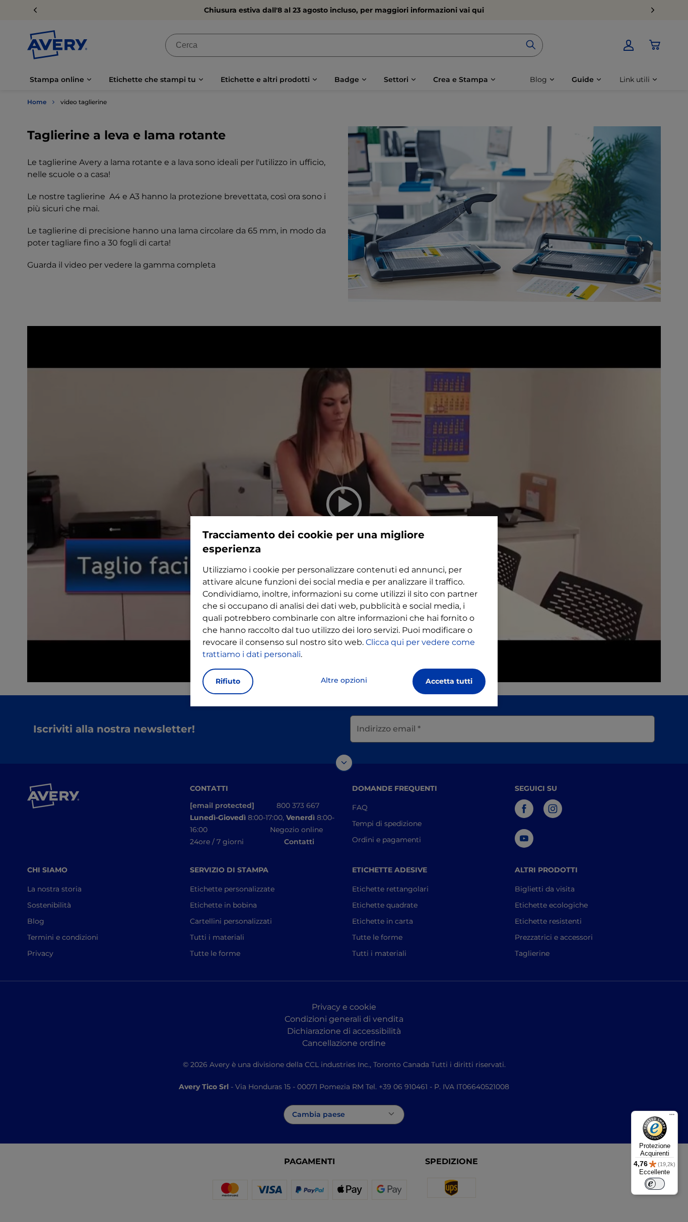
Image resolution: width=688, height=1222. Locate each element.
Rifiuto (228, 681)
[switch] (655, 1184)
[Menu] (672, 1117)
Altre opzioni (344, 680)
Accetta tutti (449, 681)
